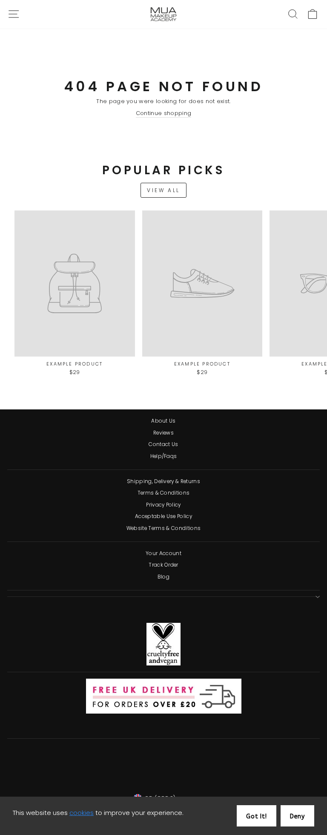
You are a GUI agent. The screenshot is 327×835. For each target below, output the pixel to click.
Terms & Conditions (164, 492)
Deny (297, 816)
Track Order (163, 564)
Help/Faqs (163, 456)
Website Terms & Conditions (163, 528)
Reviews (163, 432)
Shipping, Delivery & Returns (163, 481)
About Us (163, 421)
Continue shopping (163, 113)
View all (163, 190)
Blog (163, 576)
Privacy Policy (163, 504)
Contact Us (163, 444)
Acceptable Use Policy (163, 516)
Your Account (163, 553)
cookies (81, 812)
